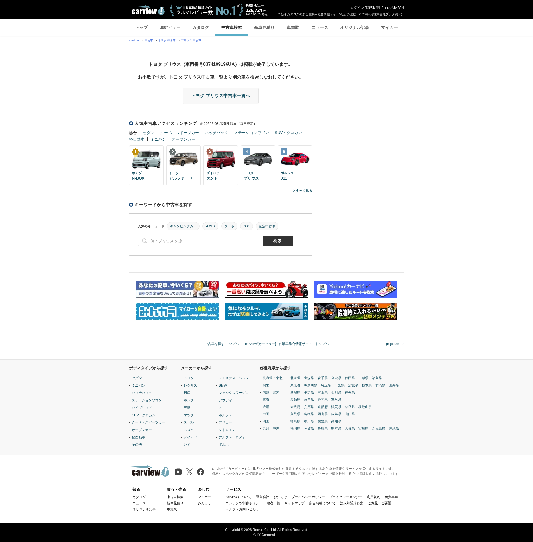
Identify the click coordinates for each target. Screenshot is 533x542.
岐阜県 (309, 400)
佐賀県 (309, 428)
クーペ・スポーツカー (179, 132)
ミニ (222, 408)
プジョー (225, 422)
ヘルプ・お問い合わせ (242, 509)
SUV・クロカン (288, 132)
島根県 (309, 414)
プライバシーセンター (346, 497)
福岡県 (295, 428)
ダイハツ (190, 437)
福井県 (350, 392)
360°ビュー (170, 27)
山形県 (363, 378)
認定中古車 (267, 226)
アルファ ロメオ (232, 437)
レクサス (190, 385)
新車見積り (264, 27)
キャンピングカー (183, 226)
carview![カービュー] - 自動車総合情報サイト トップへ (287, 344)
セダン (148, 132)
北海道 (295, 378)
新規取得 (372, 8)
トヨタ (189, 378)
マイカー (389, 27)
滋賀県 (336, 407)
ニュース (319, 27)
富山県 (323, 392)
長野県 (309, 392)
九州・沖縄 (271, 428)
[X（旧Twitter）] (189, 472)
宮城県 (336, 378)
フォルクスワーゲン (234, 393)
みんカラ (204, 503)
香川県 (309, 421)
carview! (134, 40)
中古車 (149, 40)
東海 (266, 400)
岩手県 (323, 378)
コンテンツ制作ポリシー (244, 503)
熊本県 (336, 428)
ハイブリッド (142, 408)
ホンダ (189, 400)
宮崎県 (363, 428)
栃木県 (367, 385)
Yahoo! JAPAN (393, 8)
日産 (187, 393)
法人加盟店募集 (351, 503)
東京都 (295, 385)
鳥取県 (295, 414)
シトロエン (227, 430)
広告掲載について (322, 503)
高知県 (336, 421)
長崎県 (323, 428)
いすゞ (189, 445)
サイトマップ (295, 503)
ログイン (357, 8)
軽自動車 (137, 139)
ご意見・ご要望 (379, 503)
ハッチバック (216, 132)
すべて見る (304, 191)
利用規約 (373, 497)
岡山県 (323, 414)
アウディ (225, 400)
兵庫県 (309, 407)
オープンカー (183, 139)
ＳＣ (246, 226)
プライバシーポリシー (308, 497)
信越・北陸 (271, 392)
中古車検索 (231, 27)
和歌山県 (365, 407)
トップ (141, 27)
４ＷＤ (210, 226)
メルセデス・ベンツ (234, 378)
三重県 (336, 400)
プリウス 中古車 (191, 40)
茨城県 (353, 385)
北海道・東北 (273, 378)
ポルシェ (225, 415)
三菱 (187, 408)
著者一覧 (273, 503)
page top (392, 344)
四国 (266, 421)
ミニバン (158, 139)
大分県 (350, 428)
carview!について (239, 497)
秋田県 (350, 378)
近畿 (266, 407)
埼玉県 (326, 385)
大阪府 (295, 407)
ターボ (229, 226)
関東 (266, 385)
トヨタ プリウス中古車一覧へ (220, 95)
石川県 (336, 392)
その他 (137, 445)
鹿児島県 (378, 428)
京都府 (323, 407)
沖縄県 (394, 428)
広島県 (336, 414)
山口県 (350, 414)
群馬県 (380, 385)
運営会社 (262, 497)
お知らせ (280, 497)
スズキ (189, 430)
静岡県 (323, 400)
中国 (266, 414)
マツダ (189, 415)
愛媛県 (323, 421)
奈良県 (350, 407)
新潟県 (295, 392)
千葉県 (340, 385)
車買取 (293, 27)
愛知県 (295, 400)
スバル (189, 422)
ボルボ (224, 445)
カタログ (200, 27)
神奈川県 (310, 385)
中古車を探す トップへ (222, 344)
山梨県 (394, 385)
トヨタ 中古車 (167, 40)
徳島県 (295, 421)
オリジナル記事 (354, 27)
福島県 (377, 378)
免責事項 (391, 497)
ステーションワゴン (251, 132)
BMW (223, 385)
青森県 (309, 378)
